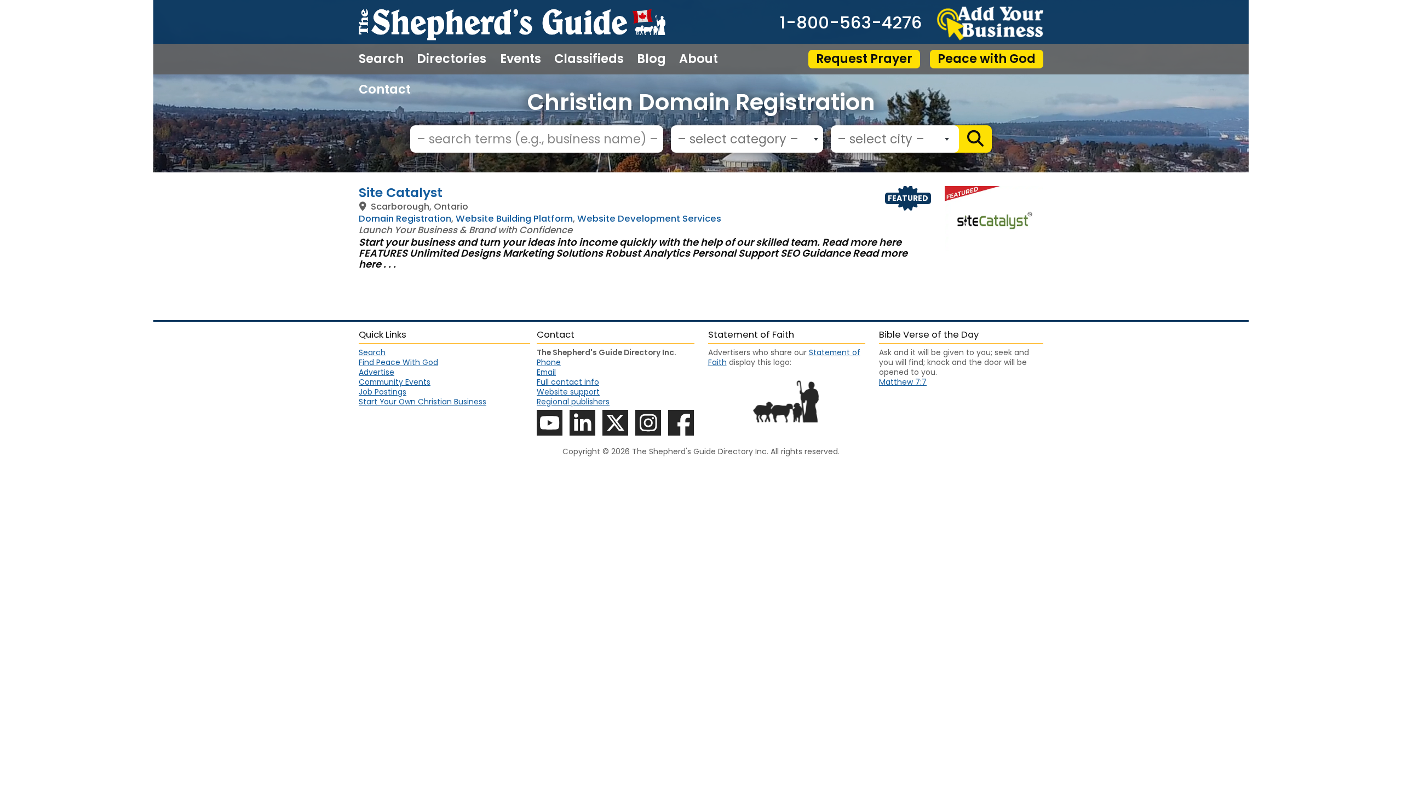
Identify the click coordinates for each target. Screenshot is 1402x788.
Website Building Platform (514, 218)
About (698, 59)
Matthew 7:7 (903, 381)
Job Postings (382, 391)
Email (546, 372)
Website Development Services (649, 218)
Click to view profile (701, 192)
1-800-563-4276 (851, 23)
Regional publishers (573, 401)
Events (520, 59)
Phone (549, 362)
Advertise (376, 372)
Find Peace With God (398, 362)
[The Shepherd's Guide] (512, 22)
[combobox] (747, 139)
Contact (385, 90)
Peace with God (987, 58)
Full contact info (568, 381)
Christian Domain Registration (701, 102)
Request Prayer (864, 58)
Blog (651, 59)
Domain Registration (405, 218)
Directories (451, 59)
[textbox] (744, 139)
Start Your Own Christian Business (422, 401)
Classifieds (589, 59)
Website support (568, 391)
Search (381, 59)
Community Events (394, 381)
